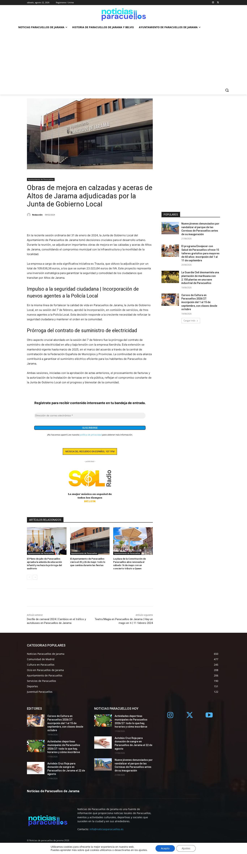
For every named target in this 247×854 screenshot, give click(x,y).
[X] (218, 3)
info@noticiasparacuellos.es (107, 829)
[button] (227, 90)
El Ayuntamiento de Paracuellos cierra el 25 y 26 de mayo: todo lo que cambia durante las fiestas (87, 562)
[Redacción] (29, 215)
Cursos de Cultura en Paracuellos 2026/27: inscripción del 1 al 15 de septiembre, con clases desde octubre (199, 302)
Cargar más (189, 320)
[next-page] (35, 577)
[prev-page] (29, 577)
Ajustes (186, 848)
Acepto (165, 848)
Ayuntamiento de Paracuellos (41, 179)
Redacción (37, 214)
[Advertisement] (123, 58)
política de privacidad (90, 434)
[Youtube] (209, 715)
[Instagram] (213, 3)
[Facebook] (30, 224)
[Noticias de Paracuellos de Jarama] (123, 14)
